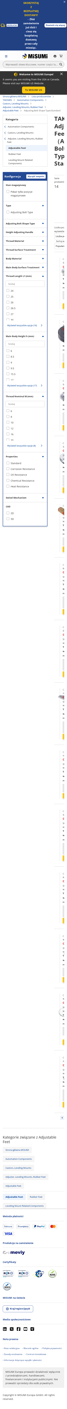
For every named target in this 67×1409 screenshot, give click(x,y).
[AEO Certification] (38, 1274)
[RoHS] (52, 1274)
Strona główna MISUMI (14, 96)
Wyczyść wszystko (36, 176)
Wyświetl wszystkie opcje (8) (21, 445)
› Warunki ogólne (30, 1348)
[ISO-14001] (23, 1274)
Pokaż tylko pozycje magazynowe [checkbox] (21, 193)
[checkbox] (25, 212)
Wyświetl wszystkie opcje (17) (22, 385)
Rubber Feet (14, 154)
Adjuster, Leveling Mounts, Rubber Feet (23, 107)
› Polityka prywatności (51, 1348)
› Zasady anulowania (12, 1354)
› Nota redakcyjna (11, 1348)
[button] (55, 25)
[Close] (61, 74)
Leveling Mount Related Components (20, 161)
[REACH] (7, 1286)
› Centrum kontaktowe (35, 1354)
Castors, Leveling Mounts (16, 103)
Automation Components (30, 100)
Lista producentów (41, 96)
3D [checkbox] (12, 519)
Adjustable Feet (11, 110)
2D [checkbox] (12, 513)
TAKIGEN (7, 100)
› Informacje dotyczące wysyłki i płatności (22, 1360)
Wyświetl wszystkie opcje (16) (22, 325)
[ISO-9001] (8, 1274)
